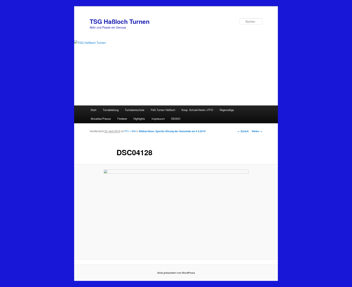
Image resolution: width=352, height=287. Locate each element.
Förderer (122, 119)
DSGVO (175, 119)
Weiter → (257, 131)
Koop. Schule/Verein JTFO (197, 110)
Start (93, 110)
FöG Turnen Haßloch (163, 110)
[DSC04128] (176, 212)
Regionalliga (227, 110)
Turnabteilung (111, 110)
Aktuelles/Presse (101, 119)
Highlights (139, 119)
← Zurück (243, 131)
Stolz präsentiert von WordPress (176, 273)
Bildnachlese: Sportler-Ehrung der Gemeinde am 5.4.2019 (172, 131)
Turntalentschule (134, 110)
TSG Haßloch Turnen (120, 21)
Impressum (158, 119)
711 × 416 (130, 131)
